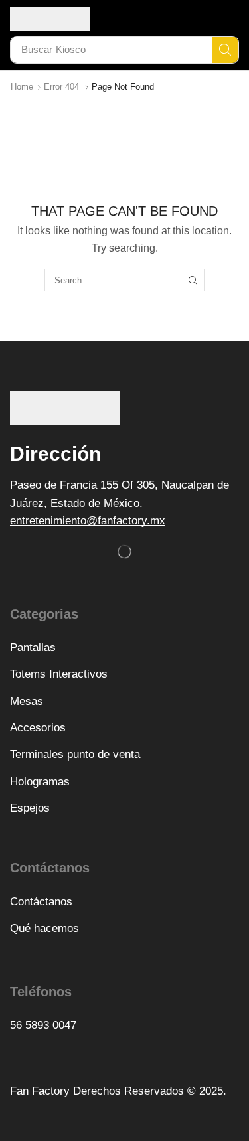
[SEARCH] (192, 280)
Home (22, 87)
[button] (87, 520)
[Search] (225, 50)
